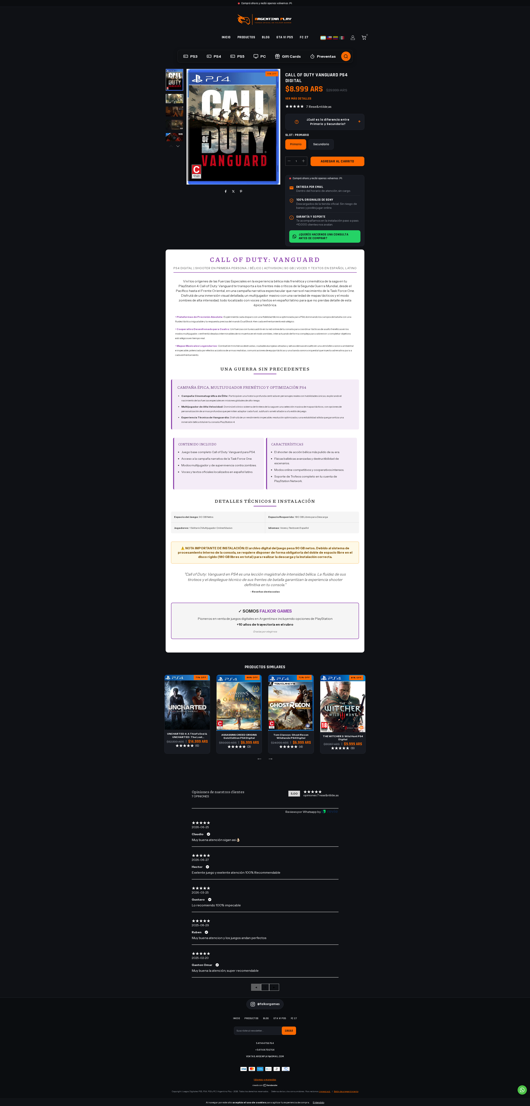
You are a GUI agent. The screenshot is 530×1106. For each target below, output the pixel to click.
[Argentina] (323, 38)
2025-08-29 (200, 925)
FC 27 (304, 37)
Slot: (297, 135)
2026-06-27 (200, 860)
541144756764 (265, 1043)
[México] (341, 38)
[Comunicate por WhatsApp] (522, 1090)
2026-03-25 (200, 892)
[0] (362, 38)
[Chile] (329, 38)
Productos (246, 37)
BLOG (266, 37)
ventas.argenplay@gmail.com (265, 1056)
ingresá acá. (325, 1091)
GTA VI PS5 (284, 37)
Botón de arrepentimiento (346, 1091)
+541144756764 (265, 1049)
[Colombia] (335, 38)
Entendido (318, 1102)
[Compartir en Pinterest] (241, 191)
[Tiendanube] (265, 1086)
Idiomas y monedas (265, 1079)
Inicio (226, 37)
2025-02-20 (200, 958)
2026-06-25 (200, 827)
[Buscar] (346, 56)
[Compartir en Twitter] (233, 191)
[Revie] (329, 812)
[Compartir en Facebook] (226, 191)
